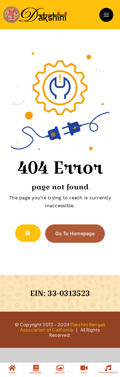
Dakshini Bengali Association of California (62, 327)
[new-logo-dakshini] (35, 8)
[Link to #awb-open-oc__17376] (106, 15)
